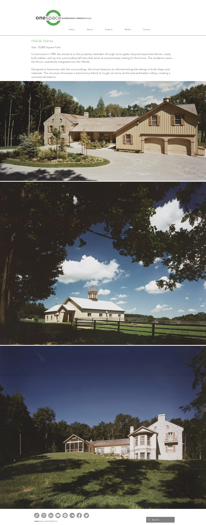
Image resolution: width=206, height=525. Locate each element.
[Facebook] (79, 515)
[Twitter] (86, 515)
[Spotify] (65, 515)
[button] (90, 29)
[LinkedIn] (51, 515)
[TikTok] (36, 515)
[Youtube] (58, 515)
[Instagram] (43, 515)
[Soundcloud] (72, 515)
